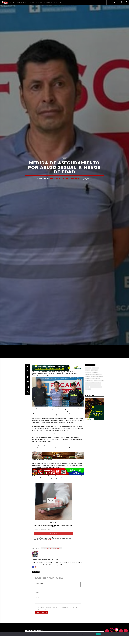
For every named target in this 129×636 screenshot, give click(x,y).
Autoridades (95, 368)
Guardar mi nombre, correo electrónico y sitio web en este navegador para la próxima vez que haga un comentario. (58, 607)
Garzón (88, 376)
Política (93, 385)
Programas (31, 2)
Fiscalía (43, 548)
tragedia (99, 387)
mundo (101, 380)
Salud (87, 387)
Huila (54, 548)
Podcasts (48, 2)
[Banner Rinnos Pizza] (58, 471)
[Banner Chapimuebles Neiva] (58, 455)
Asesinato (88, 368)
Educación (88, 374)
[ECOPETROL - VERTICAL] (94, 409)
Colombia (88, 372)
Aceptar (98, 633)
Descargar (50, 539)
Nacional (88, 382)
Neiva (93, 382)
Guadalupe (49, 548)
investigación (89, 380)
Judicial (64, 158)
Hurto (98, 378)
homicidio (88, 378)
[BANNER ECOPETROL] (58, 368)
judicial (59, 548)
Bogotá (88, 370)
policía (87, 385)
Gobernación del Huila (97, 376)
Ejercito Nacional (97, 374)
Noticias (21, 2)
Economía (94, 372)
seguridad (92, 387)
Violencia (88, 389)
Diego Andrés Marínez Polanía (64, 179)
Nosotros (58, 2)
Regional (98, 385)
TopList (40, 2)
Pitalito (98, 382)
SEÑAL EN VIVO (113, 2)
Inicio (13, 2)
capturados (94, 370)
